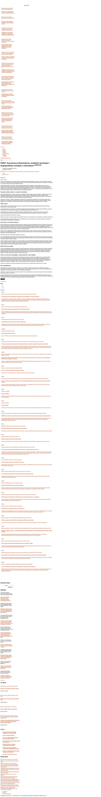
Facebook (5, 158)
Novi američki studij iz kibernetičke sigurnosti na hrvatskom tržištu (17, 543)
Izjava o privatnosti (7, 793)
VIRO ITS (19, 795)
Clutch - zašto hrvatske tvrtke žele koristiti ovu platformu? (5, 667)
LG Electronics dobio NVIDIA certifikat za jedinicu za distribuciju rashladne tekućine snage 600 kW (10, 721)
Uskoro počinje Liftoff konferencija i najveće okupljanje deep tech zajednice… (7, 46)
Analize (4, 151)
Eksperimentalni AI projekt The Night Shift (11, 438)
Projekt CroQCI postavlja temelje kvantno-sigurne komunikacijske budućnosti (8, 131)
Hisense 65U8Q (4, 405)
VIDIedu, (5, 179)
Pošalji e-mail (5, 174)
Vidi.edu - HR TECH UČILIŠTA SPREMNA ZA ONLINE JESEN (9, 733)
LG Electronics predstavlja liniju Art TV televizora (12, 508)
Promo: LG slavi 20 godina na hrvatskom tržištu (12, 370)
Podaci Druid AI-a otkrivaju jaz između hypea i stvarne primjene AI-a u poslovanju (20, 496)
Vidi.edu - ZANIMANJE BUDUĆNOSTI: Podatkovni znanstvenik (11, 752)
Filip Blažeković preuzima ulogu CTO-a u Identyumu (13, 321)
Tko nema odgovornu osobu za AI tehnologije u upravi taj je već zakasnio (18, 566)
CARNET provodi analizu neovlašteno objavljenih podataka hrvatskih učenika (8, 33)
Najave (4, 154)
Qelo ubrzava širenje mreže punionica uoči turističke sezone (15, 309)
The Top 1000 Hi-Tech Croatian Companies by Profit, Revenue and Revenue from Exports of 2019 (6, 635)
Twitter (1, 158)
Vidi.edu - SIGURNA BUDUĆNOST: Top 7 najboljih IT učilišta (10, 738)
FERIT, (2, 179)
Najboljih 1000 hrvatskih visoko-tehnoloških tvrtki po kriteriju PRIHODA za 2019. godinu (6, 610)
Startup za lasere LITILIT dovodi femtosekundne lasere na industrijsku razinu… (7, 120)
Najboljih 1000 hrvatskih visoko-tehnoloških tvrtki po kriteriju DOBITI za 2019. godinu (6, 657)
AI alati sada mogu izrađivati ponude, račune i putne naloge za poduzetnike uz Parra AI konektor (23, 555)
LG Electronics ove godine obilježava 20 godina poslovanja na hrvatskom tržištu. (18, 372)
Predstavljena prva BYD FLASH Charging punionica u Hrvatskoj (8, 95)
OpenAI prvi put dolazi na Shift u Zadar (9, 688)
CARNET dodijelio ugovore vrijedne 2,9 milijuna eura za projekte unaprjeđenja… (8, 71)
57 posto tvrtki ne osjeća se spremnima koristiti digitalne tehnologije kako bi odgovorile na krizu (6, 622)
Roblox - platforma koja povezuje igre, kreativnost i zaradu (6, 645)
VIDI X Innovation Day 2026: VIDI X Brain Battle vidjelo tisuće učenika (17, 520)
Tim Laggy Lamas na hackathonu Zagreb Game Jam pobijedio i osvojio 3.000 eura (20, 296)
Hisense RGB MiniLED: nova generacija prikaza (12, 485)
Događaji (5, 156)
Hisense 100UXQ (5, 393)
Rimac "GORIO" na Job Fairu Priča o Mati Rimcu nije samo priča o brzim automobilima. (19, 335)
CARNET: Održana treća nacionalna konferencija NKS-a (14, 428)
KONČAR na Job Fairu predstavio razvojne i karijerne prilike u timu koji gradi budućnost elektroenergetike (26, 415)
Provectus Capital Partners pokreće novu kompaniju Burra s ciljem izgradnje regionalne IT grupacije (24, 343)
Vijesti (4, 150)
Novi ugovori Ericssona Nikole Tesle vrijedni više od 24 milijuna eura (17, 473)
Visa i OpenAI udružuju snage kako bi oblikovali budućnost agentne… (7, 142)
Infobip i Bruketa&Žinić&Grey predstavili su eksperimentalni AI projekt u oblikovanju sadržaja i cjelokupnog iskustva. (25, 441)
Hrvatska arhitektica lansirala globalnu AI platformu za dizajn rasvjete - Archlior (19, 449)
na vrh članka (3, 281)
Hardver (4, 152)
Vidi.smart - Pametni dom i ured (10, 754)
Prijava (4, 792)
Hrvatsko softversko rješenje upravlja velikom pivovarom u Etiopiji (6, 676)
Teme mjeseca (6, 153)
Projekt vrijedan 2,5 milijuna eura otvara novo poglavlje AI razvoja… (8, 58)
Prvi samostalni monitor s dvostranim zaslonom (12, 462)
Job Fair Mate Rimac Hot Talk (8, 333)
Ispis (4, 173)
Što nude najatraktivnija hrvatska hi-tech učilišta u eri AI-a (8, 22)
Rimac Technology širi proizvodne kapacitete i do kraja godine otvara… (8, 107)
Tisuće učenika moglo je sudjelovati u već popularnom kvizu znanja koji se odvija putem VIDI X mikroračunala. (24, 522)
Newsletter (5, 791)
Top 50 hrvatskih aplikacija (9, 735)
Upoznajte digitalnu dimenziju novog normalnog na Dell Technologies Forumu (5, 599)
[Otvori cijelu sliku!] (19, 171)
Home (4, 149)
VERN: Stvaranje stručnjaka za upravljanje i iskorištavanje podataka (11, 748)
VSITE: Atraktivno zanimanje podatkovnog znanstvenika (9, 745)
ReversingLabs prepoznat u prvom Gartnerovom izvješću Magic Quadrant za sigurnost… (8, 83)
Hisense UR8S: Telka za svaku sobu (8, 709)
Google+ (9, 158)
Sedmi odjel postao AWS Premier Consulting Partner (8, 12)
